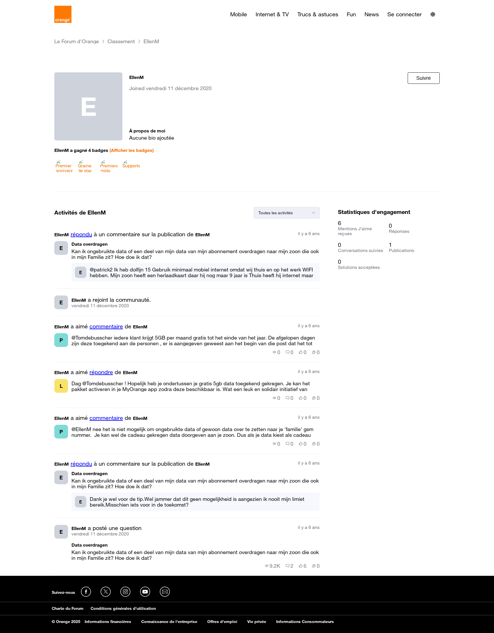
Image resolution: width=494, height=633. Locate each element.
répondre (101, 372)
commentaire (106, 326)
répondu (81, 234)
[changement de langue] (433, 14)
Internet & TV (272, 14)
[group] (276, 352)
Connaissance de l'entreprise (169, 621)
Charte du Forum (67, 608)
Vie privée (256, 621)
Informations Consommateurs (305, 621)
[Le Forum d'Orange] (62, 14)
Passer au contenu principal (30, 4)
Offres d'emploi (222, 621)
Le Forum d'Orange (76, 41)
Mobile (238, 14)
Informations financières (108, 621)
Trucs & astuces (317, 14)
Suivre (423, 78)
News (371, 14)
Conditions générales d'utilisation (123, 608)
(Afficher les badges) (131, 150)
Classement (121, 41)
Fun (351, 14)
